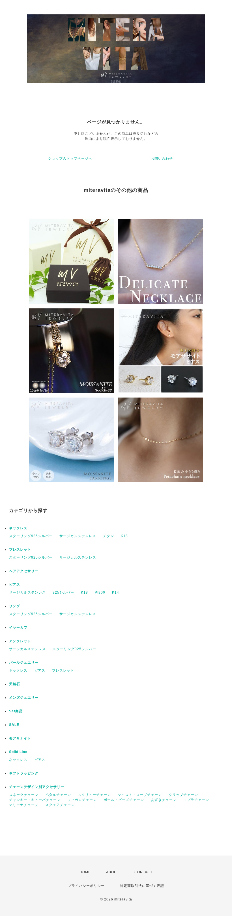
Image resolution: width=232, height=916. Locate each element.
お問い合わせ (162, 158)
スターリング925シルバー (31, 536)
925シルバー (63, 592)
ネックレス (18, 528)
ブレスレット (20, 550)
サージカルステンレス (77, 536)
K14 (115, 592)
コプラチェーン (196, 800)
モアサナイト (20, 738)
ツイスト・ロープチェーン (140, 795)
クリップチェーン (183, 795)
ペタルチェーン (58, 795)
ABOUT (112, 872)
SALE (14, 725)
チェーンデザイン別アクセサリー (36, 787)
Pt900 (100, 592)
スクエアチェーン (60, 805)
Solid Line (18, 752)
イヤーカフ (18, 628)
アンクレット (20, 641)
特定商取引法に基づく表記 (142, 886)
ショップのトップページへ (70, 158)
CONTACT (143, 872)
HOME (85, 872)
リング (14, 606)
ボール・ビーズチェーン (124, 800)
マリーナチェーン (23, 805)
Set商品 (16, 711)
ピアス (14, 585)
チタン (108, 536)
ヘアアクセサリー (23, 571)
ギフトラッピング (23, 773)
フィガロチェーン (82, 800)
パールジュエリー (23, 663)
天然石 (14, 684)
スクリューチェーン (94, 795)
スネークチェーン (23, 795)
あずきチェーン (164, 800)
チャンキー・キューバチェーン (35, 800)
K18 (124, 536)
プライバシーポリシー (86, 886)
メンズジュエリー (23, 698)
